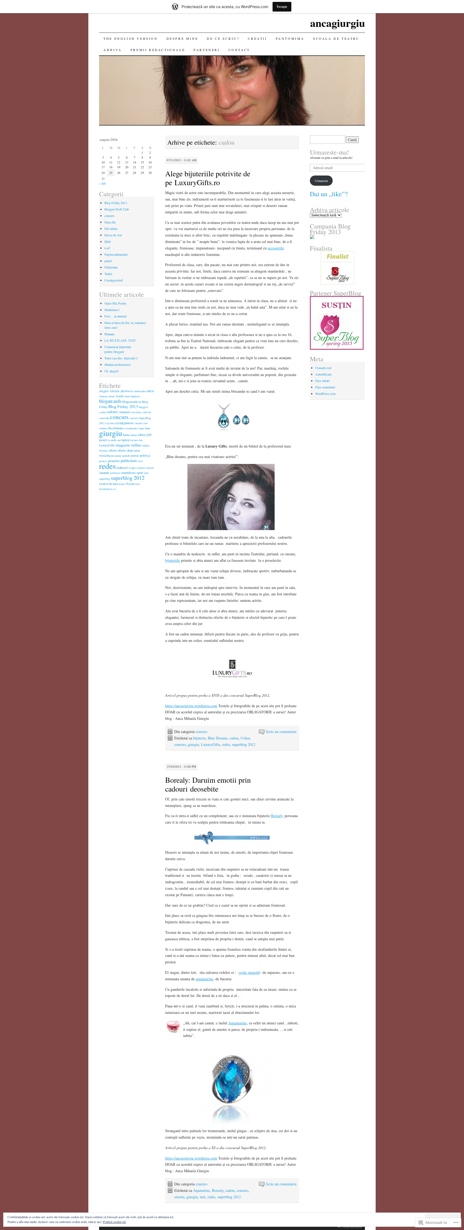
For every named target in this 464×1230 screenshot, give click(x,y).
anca (150, 390)
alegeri (104, 390)
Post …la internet (115, 316)
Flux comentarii (325, 387)
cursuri (138, 423)
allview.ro (127, 391)
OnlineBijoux (106, 455)
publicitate (129, 460)
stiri (146, 473)
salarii (141, 468)
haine (126, 434)
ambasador (140, 391)
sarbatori (115, 473)
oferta (113, 450)
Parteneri (207, 50)
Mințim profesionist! (117, 364)
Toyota (130, 483)
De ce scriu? (223, 38)
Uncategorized (113, 280)
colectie (146, 412)
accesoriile (276, 248)
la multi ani (114, 440)
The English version (130, 38)
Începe (282, 7)
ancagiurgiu (337, 23)
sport (139, 472)
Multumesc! (112, 310)
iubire (142, 434)
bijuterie (199, 738)
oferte (122, 450)
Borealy (276, 815)
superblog (104, 479)
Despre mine (182, 38)
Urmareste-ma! (329, 152)
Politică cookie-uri (114, 1222)
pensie (135, 455)
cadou (234, 738)
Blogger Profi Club (116, 209)
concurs (201, 731)
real (140, 461)
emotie (179, 1196)
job (149, 434)
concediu (104, 418)
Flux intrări (322, 380)
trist (137, 484)
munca (146, 445)
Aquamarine (237, 1022)
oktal (129, 450)
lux (141, 440)
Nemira (103, 450)
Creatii (257, 38)
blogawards (110, 401)
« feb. (102, 183)
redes (226, 744)
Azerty (119, 396)
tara (115, 483)
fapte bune (144, 428)
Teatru (108, 273)
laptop (125, 440)
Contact (239, 50)
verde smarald (249, 972)
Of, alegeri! (111, 371)
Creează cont (323, 368)
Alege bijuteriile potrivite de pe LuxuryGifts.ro (207, 177)
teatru (121, 484)
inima (133, 435)
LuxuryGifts (210, 744)
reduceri (122, 467)
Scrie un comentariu (281, 731)
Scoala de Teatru (336, 38)
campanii (124, 412)
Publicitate (111, 267)
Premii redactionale (157, 50)
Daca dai (109, 222)
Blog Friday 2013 (115, 203)
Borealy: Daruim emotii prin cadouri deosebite (208, 784)
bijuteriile (172, 560)
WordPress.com (325, 393)
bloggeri (143, 407)
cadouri (112, 411)
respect (133, 468)
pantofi (126, 455)
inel (202, 1196)
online (136, 450)
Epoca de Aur (113, 235)
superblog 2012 (243, 744)
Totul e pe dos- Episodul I (120, 358)
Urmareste (321, 180)
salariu (150, 468)
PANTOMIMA (290, 38)
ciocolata (136, 412)
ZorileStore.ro (107, 489)
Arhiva (112, 50)
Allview (115, 391)
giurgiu (193, 744)
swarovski (105, 483)
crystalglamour (124, 423)
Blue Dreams (217, 738)
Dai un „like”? (329, 193)
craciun (109, 423)
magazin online (129, 445)
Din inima (110, 228)
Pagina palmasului (116, 254)
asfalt (111, 396)
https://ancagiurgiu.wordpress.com (191, 705)
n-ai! (107, 248)
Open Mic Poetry (115, 303)
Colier (245, 738)
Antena (103, 396)
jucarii (103, 440)
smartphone (128, 472)
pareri (108, 261)
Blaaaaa (109, 334)
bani (127, 396)
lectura (134, 440)
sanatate (104, 472)
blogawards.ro (131, 401)
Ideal (107, 241)
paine (118, 455)
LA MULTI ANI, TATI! (120, 340)
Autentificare (323, 374)
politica (145, 455)
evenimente (130, 428)
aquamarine (205, 978)
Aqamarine (201, 1190)
